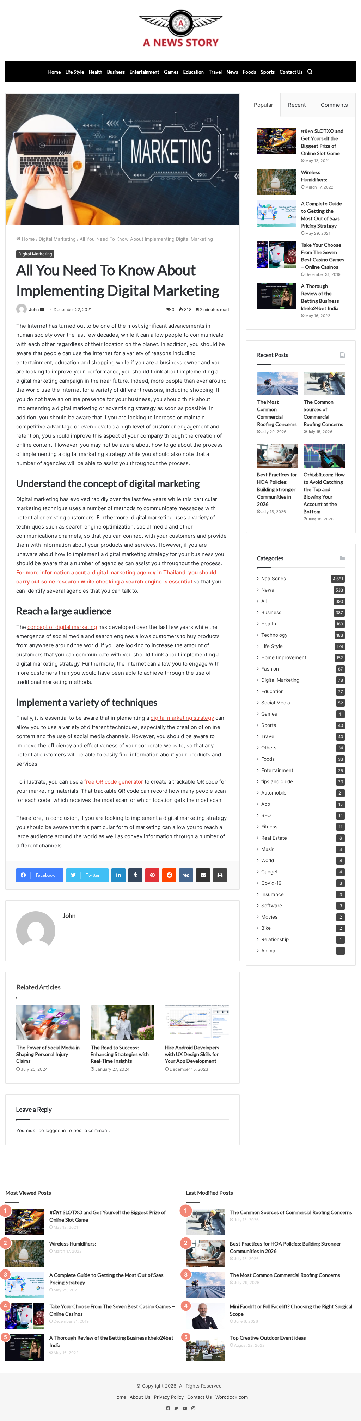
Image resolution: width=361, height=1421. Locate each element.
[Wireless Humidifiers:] (276, 182)
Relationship (275, 939)
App (265, 804)
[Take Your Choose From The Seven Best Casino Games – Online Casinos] (276, 254)
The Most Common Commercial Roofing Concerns (285, 1275)
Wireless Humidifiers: (72, 1244)
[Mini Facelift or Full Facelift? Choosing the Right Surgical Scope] (205, 1316)
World (267, 860)
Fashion (270, 669)
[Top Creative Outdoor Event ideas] (205, 1347)
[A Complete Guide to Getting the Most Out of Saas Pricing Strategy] (276, 213)
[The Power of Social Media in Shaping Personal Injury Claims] (48, 1022)
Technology (274, 635)
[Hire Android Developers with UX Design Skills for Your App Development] (197, 1022)
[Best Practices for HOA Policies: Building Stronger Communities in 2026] (277, 456)
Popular (263, 104)
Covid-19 (271, 883)
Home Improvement (283, 657)
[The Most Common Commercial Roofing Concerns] (277, 383)
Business (116, 72)
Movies (269, 917)
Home (54, 72)
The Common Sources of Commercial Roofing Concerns (291, 1212)
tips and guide (277, 781)
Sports (268, 72)
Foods (249, 72)
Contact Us (291, 72)
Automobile (274, 793)
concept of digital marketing (62, 627)
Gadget (269, 872)
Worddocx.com (231, 1397)
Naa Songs (273, 578)
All (264, 601)
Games (171, 72)
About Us (140, 1397)
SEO (266, 815)
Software (271, 905)
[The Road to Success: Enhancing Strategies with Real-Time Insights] (122, 1022)
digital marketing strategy (182, 718)
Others (268, 747)
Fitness (269, 826)
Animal (268, 950)
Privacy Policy (169, 1397)
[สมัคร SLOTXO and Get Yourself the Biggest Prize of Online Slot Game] (276, 141)
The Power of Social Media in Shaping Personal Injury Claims (48, 1054)
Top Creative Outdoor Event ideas (268, 1338)
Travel (215, 72)
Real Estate (274, 838)
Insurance (272, 894)
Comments (334, 104)
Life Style (75, 72)
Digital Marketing (57, 239)
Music (268, 849)
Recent (297, 104)
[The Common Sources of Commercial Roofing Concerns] (324, 383)
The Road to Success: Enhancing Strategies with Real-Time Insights (120, 1054)
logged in (55, 1130)
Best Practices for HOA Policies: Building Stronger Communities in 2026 (277, 489)
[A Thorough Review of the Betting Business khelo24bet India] (276, 296)
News (232, 72)
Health (95, 72)
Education (193, 72)
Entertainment (144, 72)
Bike (266, 928)
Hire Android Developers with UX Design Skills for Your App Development (192, 1054)
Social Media (275, 702)
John (34, 309)
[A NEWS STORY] (180, 30)
